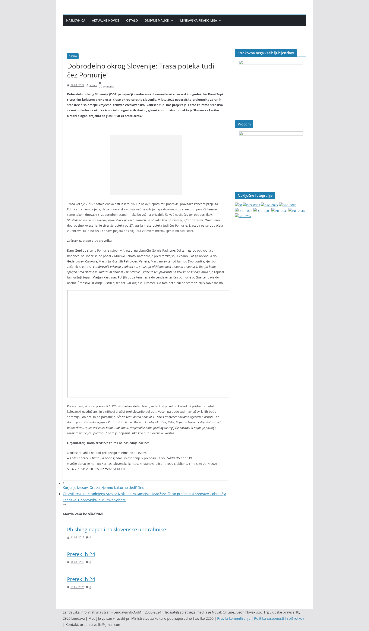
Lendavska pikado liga (198, 20)
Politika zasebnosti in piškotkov (279, 618)
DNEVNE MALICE (157, 20)
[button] (171, 20)
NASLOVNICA (75, 20)
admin (93, 85)
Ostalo (132, 20)
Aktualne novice (105, 20)
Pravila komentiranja (233, 618)
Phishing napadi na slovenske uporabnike (116, 529)
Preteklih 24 (81, 554)
